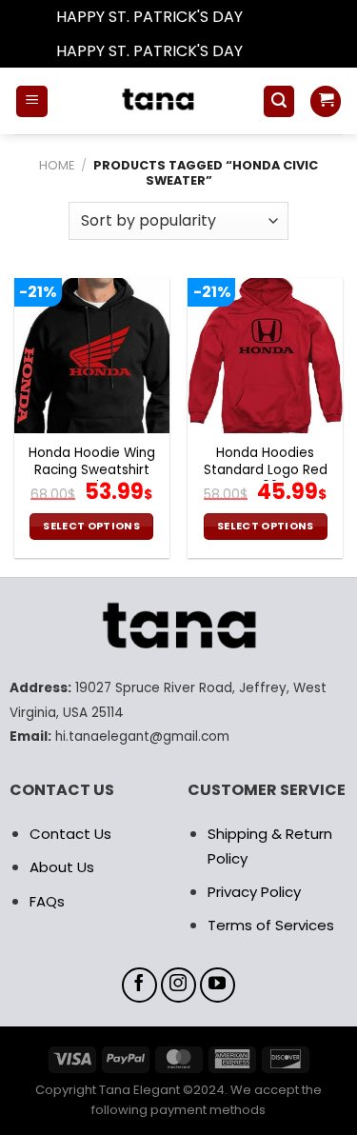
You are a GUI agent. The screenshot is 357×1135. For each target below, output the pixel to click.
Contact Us (70, 834)
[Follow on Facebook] (140, 985)
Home (56, 165)
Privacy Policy (254, 892)
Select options (91, 526)
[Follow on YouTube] (218, 985)
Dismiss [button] (274, 17)
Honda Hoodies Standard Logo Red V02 (265, 470)
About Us (62, 867)
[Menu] (32, 101)
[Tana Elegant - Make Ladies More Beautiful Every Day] (155, 101)
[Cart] (325, 101)
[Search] (279, 101)
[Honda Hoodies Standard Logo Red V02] (265, 355)
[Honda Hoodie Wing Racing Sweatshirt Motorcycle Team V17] (91, 355)
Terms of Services (271, 925)
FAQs (47, 901)
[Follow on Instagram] (179, 985)
